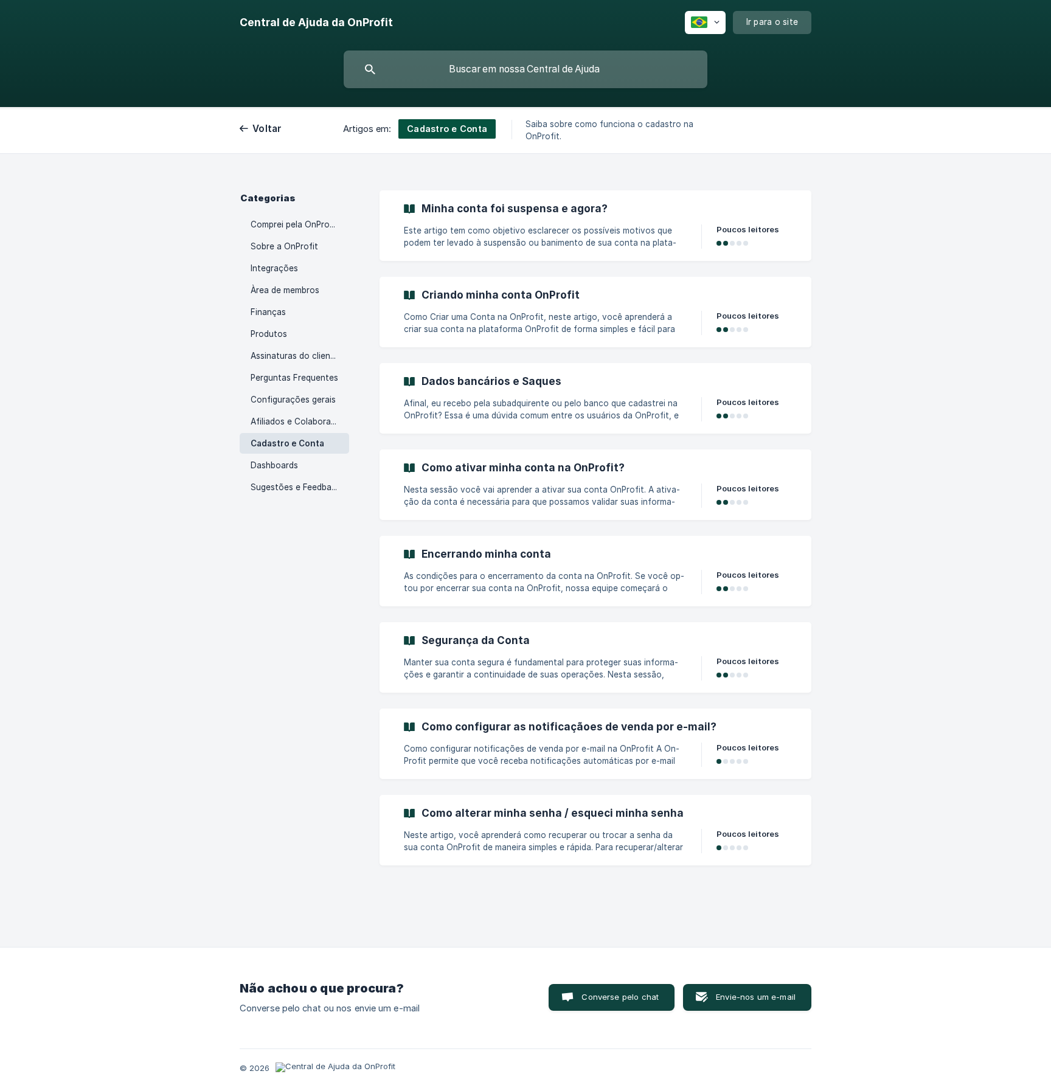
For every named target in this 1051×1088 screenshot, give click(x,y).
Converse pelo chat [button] (620, 997)
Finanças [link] (268, 312)
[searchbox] (525, 69)
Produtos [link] (269, 334)
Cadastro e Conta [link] (287, 443)
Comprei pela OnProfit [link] (295, 224)
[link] (595, 225)
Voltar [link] (267, 128)
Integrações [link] (274, 268)
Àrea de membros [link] (285, 290)
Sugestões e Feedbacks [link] (298, 487)
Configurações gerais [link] (293, 399)
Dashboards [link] (274, 465)
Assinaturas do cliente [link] (295, 356)
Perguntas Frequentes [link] (294, 378)
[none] (316, 22)
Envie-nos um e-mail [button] (756, 997)
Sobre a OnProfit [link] (284, 246)
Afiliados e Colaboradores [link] (300, 421)
